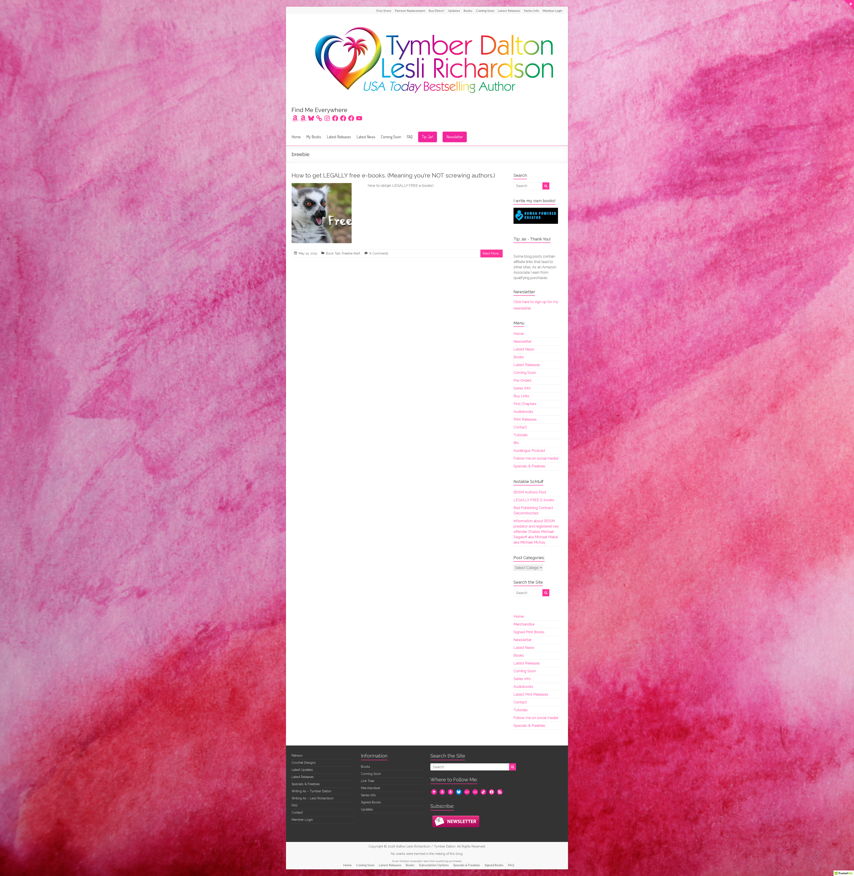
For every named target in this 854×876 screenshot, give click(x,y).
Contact (520, 427)
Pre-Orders (523, 380)
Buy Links (521, 396)
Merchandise (524, 624)
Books (468, 10)
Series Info (531, 10)
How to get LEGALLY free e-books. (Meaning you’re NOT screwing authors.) (393, 175)
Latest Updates (302, 770)
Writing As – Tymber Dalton (311, 791)
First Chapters (525, 404)
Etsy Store (384, 10)
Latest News (366, 136)
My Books (313, 136)
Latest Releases (509, 10)
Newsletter (454, 136)
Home (296, 136)
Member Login (552, 10)
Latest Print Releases (531, 694)
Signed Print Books (529, 632)
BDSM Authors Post (530, 492)
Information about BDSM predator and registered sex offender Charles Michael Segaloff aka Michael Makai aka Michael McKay (536, 531)
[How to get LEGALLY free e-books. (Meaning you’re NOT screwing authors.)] (322, 186)
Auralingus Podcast (529, 450)
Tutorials (521, 435)
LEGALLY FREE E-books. (534, 500)
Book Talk (333, 253)
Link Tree (367, 781)
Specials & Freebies (529, 466)
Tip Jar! (427, 136)
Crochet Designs (304, 762)
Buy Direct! (437, 10)
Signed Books (371, 802)
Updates (454, 10)
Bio (516, 443)
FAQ (410, 136)
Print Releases (525, 419)
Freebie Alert (351, 253)
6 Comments (378, 253)
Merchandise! (370, 788)
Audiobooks (523, 411)
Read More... (491, 253)
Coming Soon (485, 10)
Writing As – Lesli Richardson (313, 798)
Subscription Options (434, 865)
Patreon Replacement (410, 10)
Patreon (297, 755)
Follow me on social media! (536, 458)
